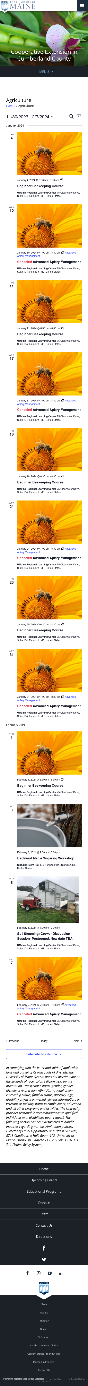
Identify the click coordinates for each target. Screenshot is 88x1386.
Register (44, 1321)
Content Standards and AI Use (44, 1353)
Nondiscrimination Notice (44, 1345)
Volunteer (44, 1337)
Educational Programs (44, 1191)
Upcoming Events (44, 1180)
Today (44, 1040)
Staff (44, 1214)
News (44, 1304)
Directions (44, 1236)
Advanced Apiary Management (57, 261)
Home (44, 1169)
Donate (44, 1202)
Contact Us (44, 1225)
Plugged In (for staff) (44, 1362)
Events (10, 106)
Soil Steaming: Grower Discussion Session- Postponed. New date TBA (45, 936)
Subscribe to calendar (41, 1054)
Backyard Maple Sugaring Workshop (45, 858)
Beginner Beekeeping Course (40, 185)
